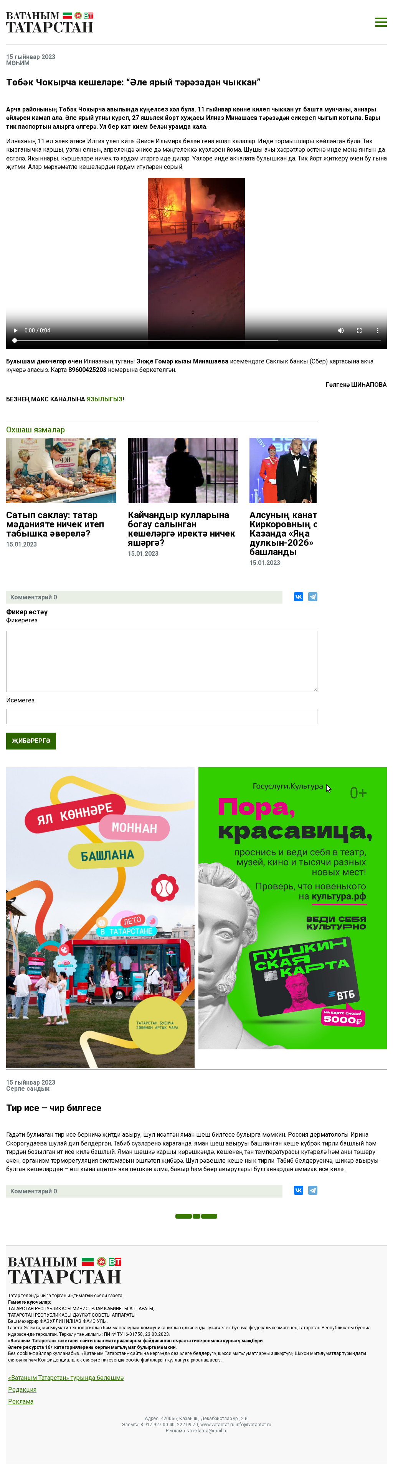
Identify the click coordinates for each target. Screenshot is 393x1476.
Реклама (20, 1402)
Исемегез (20, 700)
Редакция (22, 1390)
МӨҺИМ (18, 63)
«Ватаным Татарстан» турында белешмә (66, 1378)
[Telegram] (312, 596)
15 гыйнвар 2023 (30, 57)
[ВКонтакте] (298, 596)
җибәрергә (31, 741)
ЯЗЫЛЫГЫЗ (104, 399)
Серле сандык (28, 1089)
